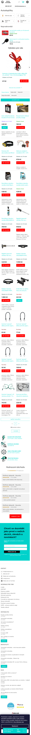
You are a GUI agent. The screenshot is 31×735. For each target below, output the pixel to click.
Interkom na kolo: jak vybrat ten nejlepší (11, 685)
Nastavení (15, 726)
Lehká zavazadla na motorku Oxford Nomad (12, 689)
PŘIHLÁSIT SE (12, 551)
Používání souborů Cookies (8, 603)
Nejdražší (20, 92)
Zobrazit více (15, 516)
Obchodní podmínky (6, 595)
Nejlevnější (13, 92)
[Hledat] (19, 2)
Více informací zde (18, 722)
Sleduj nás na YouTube (9, 580)
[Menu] (27, 2)
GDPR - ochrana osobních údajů (9, 605)
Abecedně (14, 95)
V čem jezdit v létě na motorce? (9, 673)
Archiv (4, 640)
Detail (4, 127)
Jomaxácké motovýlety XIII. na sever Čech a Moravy (14, 662)
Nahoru (16, 431)
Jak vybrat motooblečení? (7, 622)
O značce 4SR (4, 633)
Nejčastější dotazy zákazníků (8, 593)
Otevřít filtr (15, 100)
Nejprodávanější (6, 95)
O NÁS (2, 587)
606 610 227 (6, 573)
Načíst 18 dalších (15, 419)
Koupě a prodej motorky (7, 614)
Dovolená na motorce (6, 676)
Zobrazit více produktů (14, 87)
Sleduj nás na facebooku (9, 576)
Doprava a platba (5, 591)
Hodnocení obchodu (15, 467)
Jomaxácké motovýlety (6, 618)
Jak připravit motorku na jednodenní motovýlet (12, 654)
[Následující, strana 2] (15, 423)
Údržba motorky (5, 625)
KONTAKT (3, 589)
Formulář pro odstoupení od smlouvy (10, 599)
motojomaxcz (6, 578)
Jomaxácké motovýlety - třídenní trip (10, 658)
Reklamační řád (5, 597)
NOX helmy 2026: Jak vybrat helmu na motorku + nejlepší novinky (15, 680)
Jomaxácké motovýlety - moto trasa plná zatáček (13, 647)
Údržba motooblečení (6, 629)
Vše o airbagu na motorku (7, 636)
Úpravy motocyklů (5, 601)
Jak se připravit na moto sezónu (9, 692)
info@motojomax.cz (8, 571)
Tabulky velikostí (5, 607)
